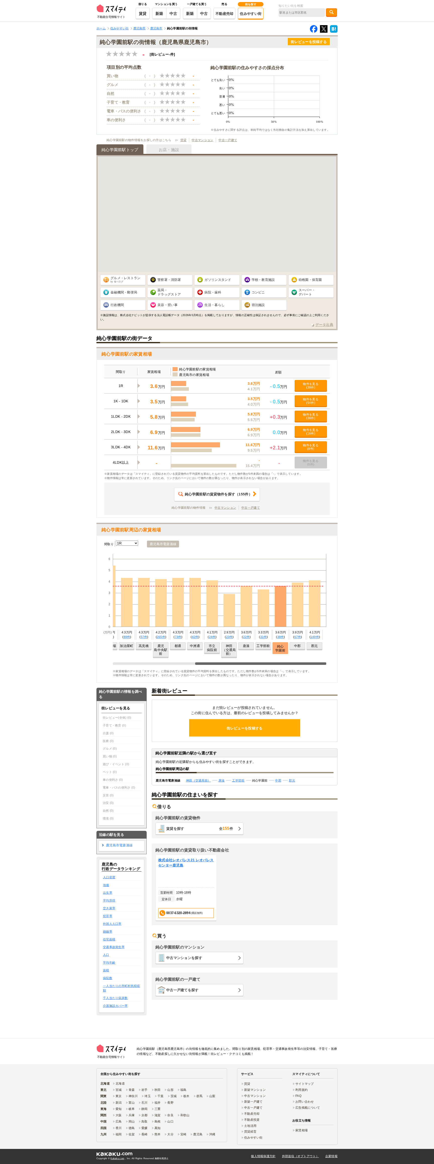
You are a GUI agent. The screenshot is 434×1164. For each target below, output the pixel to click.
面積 (106, 970)
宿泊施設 (258, 305)
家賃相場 (301, 1130)
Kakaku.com (117, 1158)
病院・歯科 (212, 292)
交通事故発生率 (114, 947)
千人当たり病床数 (115, 998)
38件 (280, 637)
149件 (314, 637)
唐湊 (246, 646)
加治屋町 (126, 646)
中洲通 (195, 646)
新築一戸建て (253, 1101)
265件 (161, 637)
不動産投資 (251, 1120)
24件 (212, 637)
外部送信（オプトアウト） (300, 1156)
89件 (127, 637)
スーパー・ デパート (307, 292)
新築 (159, 13)
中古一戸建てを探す (182, 990)
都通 (178, 646)
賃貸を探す (199, 828)
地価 (106, 885)
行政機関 (117, 305)
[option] (186, 888)
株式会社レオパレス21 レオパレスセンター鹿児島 (186, 862)
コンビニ (258, 292)
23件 (229, 637)
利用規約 (301, 1090)
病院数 (107, 978)
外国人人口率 (112, 924)
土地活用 (250, 1126)
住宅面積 (109, 939)
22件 (246, 637)
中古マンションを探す (184, 958)
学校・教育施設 (263, 280)
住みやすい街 (250, 14)
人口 (106, 955)
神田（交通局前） (229, 650)
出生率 (107, 892)
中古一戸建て (228, 140)
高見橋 (144, 646)
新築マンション (255, 1090)
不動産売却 (224, 14)
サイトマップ (304, 1084)
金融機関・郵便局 (124, 292)
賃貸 (143, 13)
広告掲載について (307, 1107)
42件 (195, 637)
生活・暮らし (214, 305)
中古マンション (202, 140)
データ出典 (324, 325)
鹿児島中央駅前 (160, 650)
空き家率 (109, 908)
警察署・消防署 (169, 280)
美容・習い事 (167, 305)
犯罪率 (107, 916)
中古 (173, 13)
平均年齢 (109, 962)
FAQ (298, 1096)
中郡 (297, 646)
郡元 (314, 646)
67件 (297, 637)
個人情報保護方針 (263, 1156)
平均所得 (109, 900)
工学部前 (263, 646)
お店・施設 (169, 150)
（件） (218, 494)
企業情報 (331, 1156)
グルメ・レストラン (126, 279)
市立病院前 (212, 648)
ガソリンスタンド (217, 280)
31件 (263, 637)
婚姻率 (107, 931)
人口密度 (109, 877)
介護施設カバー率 (115, 1006)
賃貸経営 (250, 1131)
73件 (178, 637)
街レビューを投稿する (309, 42)
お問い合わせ (304, 1101)
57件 (144, 637)
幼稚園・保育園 (310, 280)
